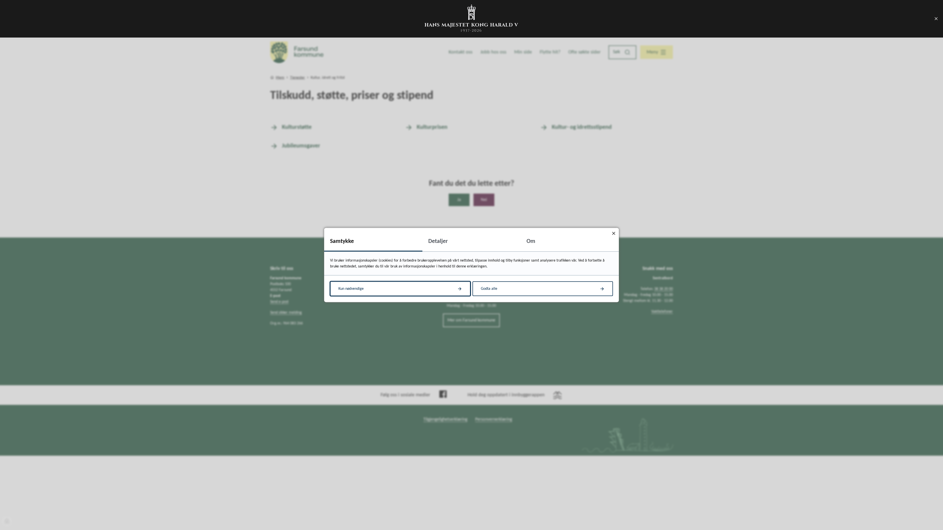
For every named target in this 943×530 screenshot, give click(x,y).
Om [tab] (531, 241)
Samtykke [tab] (342, 241)
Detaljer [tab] (438, 241)
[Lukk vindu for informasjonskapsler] (613, 233)
